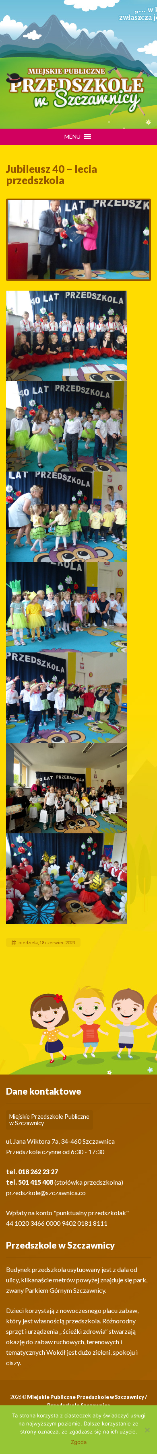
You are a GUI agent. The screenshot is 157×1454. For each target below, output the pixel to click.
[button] (72, 137)
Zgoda (79, 1442)
